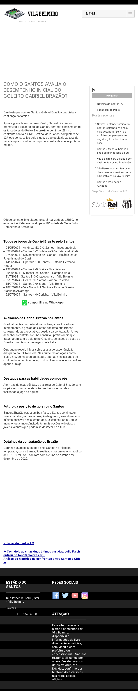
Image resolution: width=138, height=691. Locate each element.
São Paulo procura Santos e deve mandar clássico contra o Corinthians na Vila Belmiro (114, 172)
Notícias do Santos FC (18, 543)
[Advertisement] (69, 52)
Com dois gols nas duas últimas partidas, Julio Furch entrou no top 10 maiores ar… (41, 553)
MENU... (91, 14)
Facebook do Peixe (108, 109)
